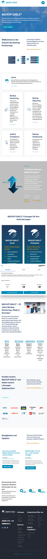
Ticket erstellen (43, 492)
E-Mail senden (24, 492)
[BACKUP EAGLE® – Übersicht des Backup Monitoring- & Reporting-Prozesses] (23, 56)
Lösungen (20, 512)
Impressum (20, 553)
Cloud (26, 458)
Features (20, 525)
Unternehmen (5, 458)
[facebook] (7, 528)
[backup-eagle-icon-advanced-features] (9, 1)
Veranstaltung (11, 458)
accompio (31, 553)
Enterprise (30, 458)
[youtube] (5, 528)
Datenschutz (25, 553)
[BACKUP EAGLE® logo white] (8, 511)
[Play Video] (35, 308)
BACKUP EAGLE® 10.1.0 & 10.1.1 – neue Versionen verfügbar (32, 453)
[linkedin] (3, 528)
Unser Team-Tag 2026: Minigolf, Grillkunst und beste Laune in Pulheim (11, 453)
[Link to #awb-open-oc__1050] (43, 2)
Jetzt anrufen (33, 492)
